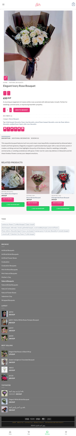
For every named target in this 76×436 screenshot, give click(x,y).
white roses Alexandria (29, 124)
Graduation (5, 262)
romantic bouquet (64, 231)
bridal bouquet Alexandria (13, 122)
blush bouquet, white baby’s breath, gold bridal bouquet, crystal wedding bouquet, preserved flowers (30, 227)
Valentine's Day (6, 296)
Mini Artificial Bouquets (9, 269)
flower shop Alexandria (27, 122)
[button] (3, 4)
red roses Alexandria (51, 231)
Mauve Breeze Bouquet (33, 197)
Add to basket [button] (8, 198)
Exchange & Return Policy (54, 422)
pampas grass (39, 231)
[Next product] (4, 93)
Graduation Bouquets (8, 266)
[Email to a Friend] (15, 129)
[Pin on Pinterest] (19, 129)
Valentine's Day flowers (17, 234)
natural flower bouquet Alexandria (44, 122)
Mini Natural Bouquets (9, 273)
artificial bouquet (20, 224)
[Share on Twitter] (12, 129)
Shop (14, 422)
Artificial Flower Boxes (9, 258)
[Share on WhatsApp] (5, 129)
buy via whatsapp (13, 204)
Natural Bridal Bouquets (9, 285)
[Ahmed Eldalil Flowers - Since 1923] (38, 4)
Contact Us (28, 422)
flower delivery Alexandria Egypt (11, 231)
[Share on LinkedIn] (22, 129)
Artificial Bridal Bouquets (10, 254)
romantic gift (5, 234)
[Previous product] (8, 93)
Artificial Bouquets (7, 250)
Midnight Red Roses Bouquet (60, 197)
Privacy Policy (39, 422)
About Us (20, 422)
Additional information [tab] (21, 138)
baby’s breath (30, 224)
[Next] (74, 190)
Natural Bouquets (16, 82)
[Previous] (1, 190)
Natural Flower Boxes (8, 292)
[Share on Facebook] (8, 129)
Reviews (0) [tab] (35, 138)
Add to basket (21, 110)
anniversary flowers (7, 224)
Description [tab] (5, 138)
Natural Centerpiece (8, 289)
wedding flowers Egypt (16, 124)
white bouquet (30, 234)
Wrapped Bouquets (8, 300)
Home (5, 82)
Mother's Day (6, 277)
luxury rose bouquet (28, 231)
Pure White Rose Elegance (9, 193)
